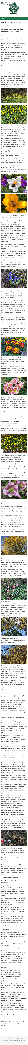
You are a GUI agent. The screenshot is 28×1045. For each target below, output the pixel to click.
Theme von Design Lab (14, 1042)
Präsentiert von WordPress (19, 1040)
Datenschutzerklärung (8, 1040)
